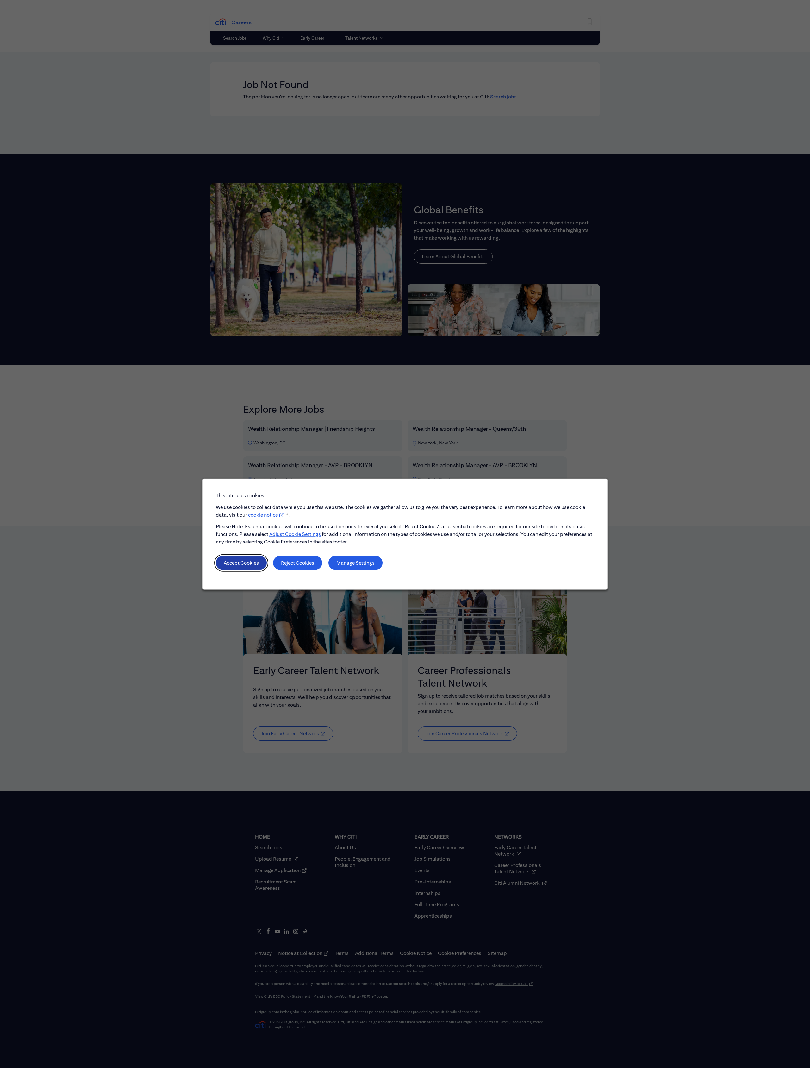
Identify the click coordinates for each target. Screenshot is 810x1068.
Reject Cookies (297, 563)
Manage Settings (355, 563)
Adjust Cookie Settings (295, 534)
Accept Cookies (241, 563)
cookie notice (263, 515)
